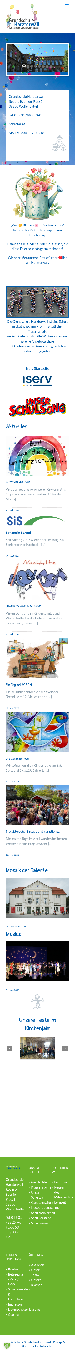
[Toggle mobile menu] (67, 6)
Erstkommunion (17, 758)
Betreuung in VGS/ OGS (14, 1279)
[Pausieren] (11, 393)
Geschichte (37, 1182)
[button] (9, 1048)
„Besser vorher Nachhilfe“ (24, 606)
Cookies (13, 1315)
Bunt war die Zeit (18, 482)
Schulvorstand (37, 1218)
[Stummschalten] (53, 393)
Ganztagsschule (37, 1203)
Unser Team (35, 1272)
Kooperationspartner (37, 1208)
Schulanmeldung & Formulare (14, 1294)
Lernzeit (60, 1202)
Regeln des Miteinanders (60, 1192)
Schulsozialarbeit (37, 1213)
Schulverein (37, 1223)
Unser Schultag (37, 1195)
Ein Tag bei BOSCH (19, 685)
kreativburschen (44, 1346)
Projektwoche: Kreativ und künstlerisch (33, 832)
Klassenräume (37, 1187)
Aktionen (37, 1265)
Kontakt (14, 1269)
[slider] (32, 393)
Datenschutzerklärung (14, 1309)
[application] (37, 393)
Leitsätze (60, 1182)
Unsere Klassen (36, 1282)
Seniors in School (18, 533)
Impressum (14, 1304)
